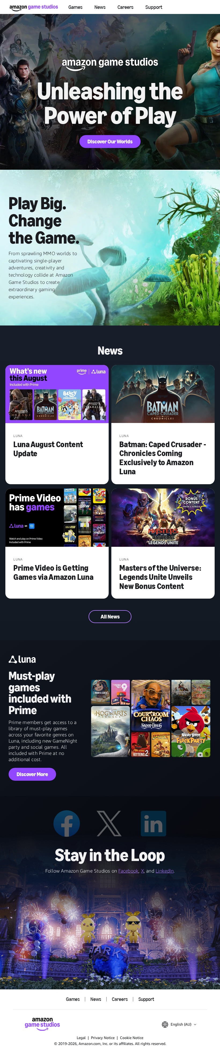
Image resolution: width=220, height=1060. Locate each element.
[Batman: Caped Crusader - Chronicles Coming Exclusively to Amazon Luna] (163, 394)
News (99, 7)
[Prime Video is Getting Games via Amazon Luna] (57, 518)
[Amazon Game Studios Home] (34, 8)
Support (153, 7)
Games (75, 7)
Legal (81, 1037)
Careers (125, 7)
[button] (179, 1024)
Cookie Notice (131, 1037)
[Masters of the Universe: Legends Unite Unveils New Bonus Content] (163, 518)
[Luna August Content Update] (57, 394)
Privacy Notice (103, 1037)
